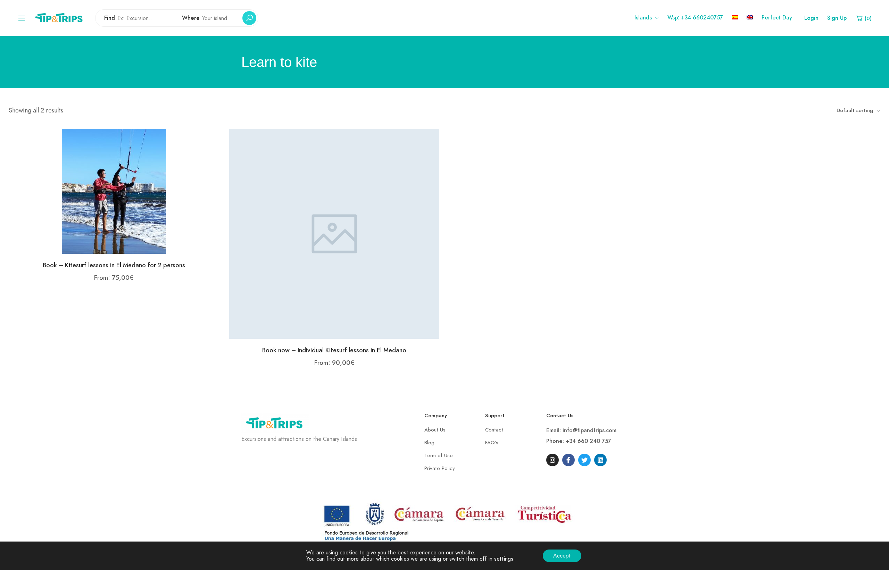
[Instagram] (552, 460)
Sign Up (837, 18)
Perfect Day (777, 18)
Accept (562, 556)
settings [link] (503, 559)
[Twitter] (584, 460)
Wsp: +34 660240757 (695, 18)
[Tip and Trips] (60, 17)
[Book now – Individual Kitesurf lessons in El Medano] (334, 233)
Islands (643, 18)
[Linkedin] (600, 460)
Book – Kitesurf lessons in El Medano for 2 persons (114, 265)
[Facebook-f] (568, 460)
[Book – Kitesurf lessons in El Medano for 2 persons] (114, 191)
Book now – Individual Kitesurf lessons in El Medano (334, 350)
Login (811, 18)
